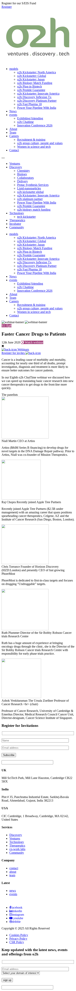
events (13, 114)
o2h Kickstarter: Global (31, 76)
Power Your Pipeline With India (36, 107)
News (13, 111)
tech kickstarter (26, 216)
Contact (14, 150)
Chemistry (23, 170)
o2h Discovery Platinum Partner (37, 100)
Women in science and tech (34, 146)
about (12, 871)
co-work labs (17, 849)
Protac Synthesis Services (33, 184)
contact (13, 868)
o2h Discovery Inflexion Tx (34, 97)
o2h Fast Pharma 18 (29, 104)
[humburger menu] (3, 158)
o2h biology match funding (33, 209)
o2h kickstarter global (30, 192)
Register (7, 6)
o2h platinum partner (30, 199)
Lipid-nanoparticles (29, 188)
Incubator (15, 223)
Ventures (14, 163)
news (12, 890)
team (12, 875)
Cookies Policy (18, 935)
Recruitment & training (31, 139)
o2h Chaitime (25, 122)
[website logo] (38, 59)
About (13, 129)
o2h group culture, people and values (40, 143)
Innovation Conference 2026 (34, 125)
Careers (14, 136)
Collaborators (25, 177)
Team (12, 132)
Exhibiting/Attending (30, 118)
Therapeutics (17, 220)
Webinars (23, 349)
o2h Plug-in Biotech (29, 86)
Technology (16, 213)
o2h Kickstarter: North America (36, 72)
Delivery (22, 181)
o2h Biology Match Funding (34, 83)
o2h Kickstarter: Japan (31, 79)
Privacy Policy (18, 938)
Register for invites (14, 353)
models (13, 68)
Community (16, 227)
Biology (22, 174)
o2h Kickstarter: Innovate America (38, 93)
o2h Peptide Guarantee (31, 90)
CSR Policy (16, 942)
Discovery (15, 167)
